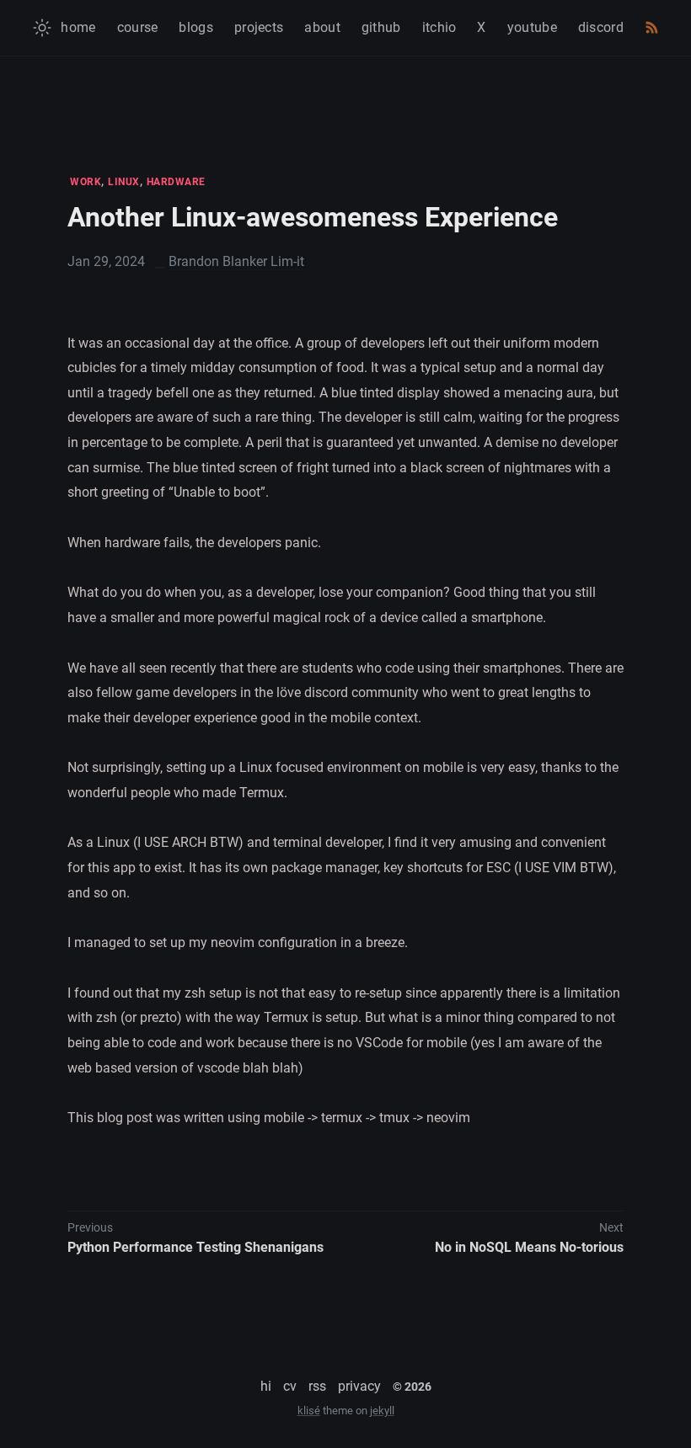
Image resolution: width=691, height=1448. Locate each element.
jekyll (382, 1410)
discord (601, 27)
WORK (85, 182)
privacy (359, 1386)
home (78, 27)
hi (265, 1386)
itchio (439, 27)
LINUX (124, 182)
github (381, 27)
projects (258, 27)
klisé (308, 1410)
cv (290, 1386)
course (137, 27)
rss (317, 1386)
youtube (532, 27)
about (322, 27)
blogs (196, 27)
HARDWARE (176, 182)
